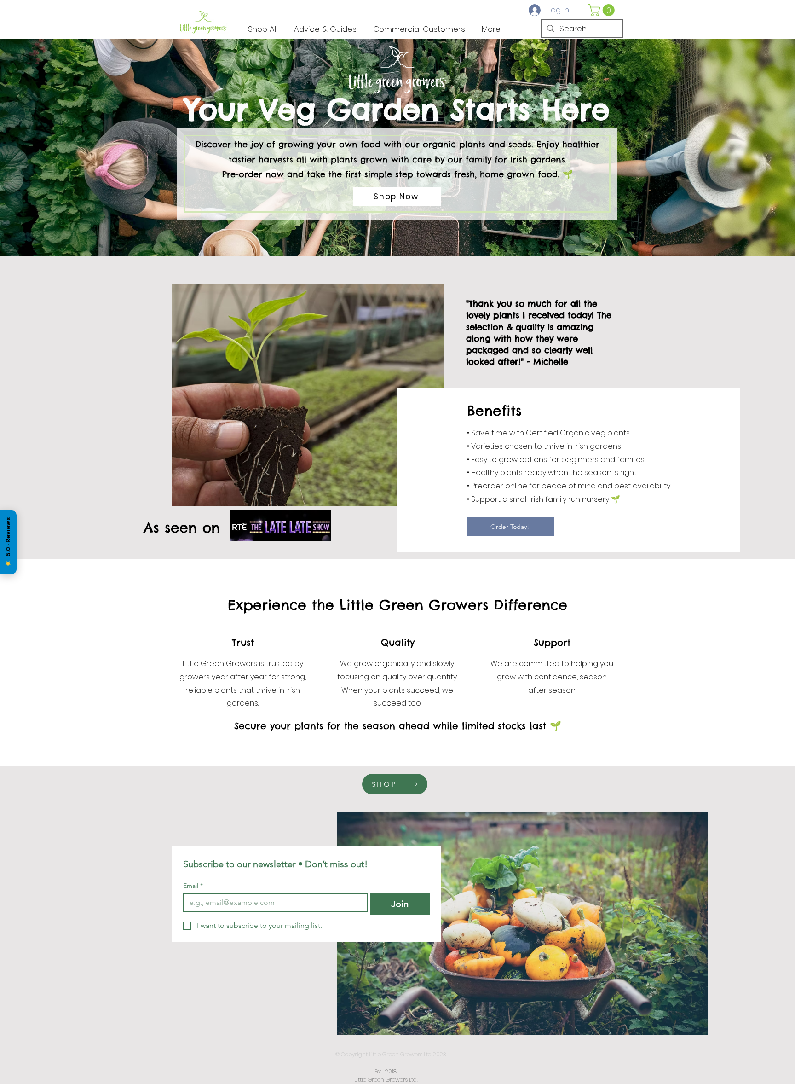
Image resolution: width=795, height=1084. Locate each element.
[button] (602, 10)
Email (193, 886)
